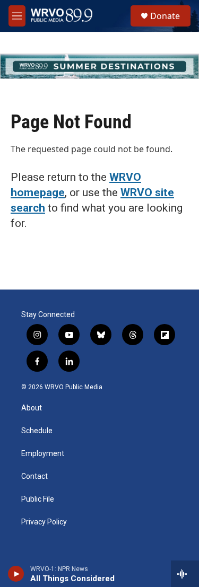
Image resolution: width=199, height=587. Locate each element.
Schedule (37, 431)
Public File (37, 499)
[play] (16, 573)
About (31, 408)
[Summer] (99, 66)
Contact (34, 476)
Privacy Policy (44, 522)
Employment (42, 454)
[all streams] (185, 573)
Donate (165, 16)
